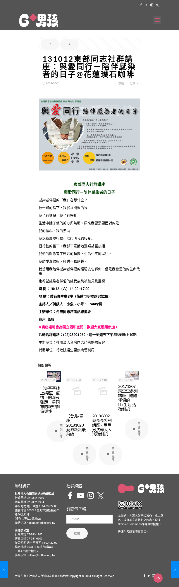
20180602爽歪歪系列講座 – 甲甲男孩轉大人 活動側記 (102, 425)
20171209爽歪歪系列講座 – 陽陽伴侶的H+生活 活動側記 (128, 398)
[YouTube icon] (146, 5)
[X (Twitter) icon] (157, 5)
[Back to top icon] (158, 578)
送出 (77, 533)
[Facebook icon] (141, 5)
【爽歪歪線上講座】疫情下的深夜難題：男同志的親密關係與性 (50, 400)
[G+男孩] (38, 20)
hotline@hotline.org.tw (41, 522)
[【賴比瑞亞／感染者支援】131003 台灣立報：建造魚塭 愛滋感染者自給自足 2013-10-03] (175, 569)
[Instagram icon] (151, 5)
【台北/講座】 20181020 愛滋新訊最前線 (76, 425)
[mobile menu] (157, 20)
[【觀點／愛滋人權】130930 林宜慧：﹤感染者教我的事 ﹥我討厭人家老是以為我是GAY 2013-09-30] (4, 569)
